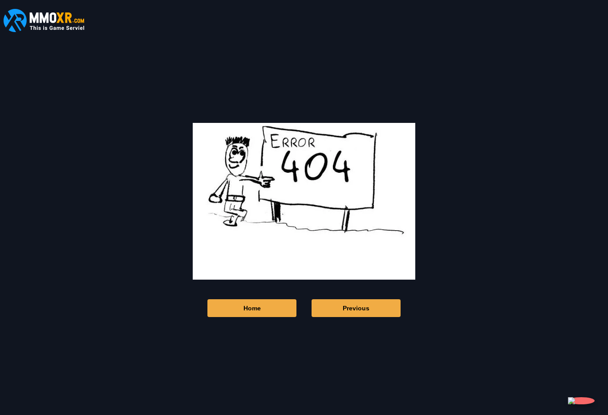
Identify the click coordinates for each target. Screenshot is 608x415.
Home (252, 308)
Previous (356, 308)
